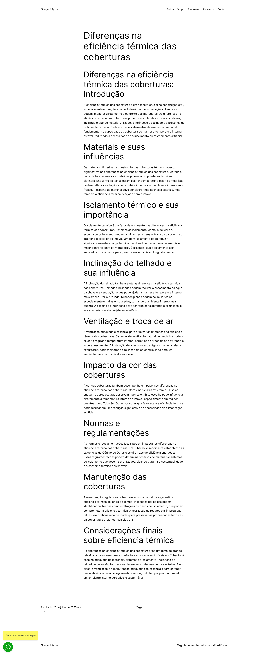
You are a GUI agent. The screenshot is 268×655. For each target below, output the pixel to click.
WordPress (220, 645)
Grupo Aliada (49, 9)
